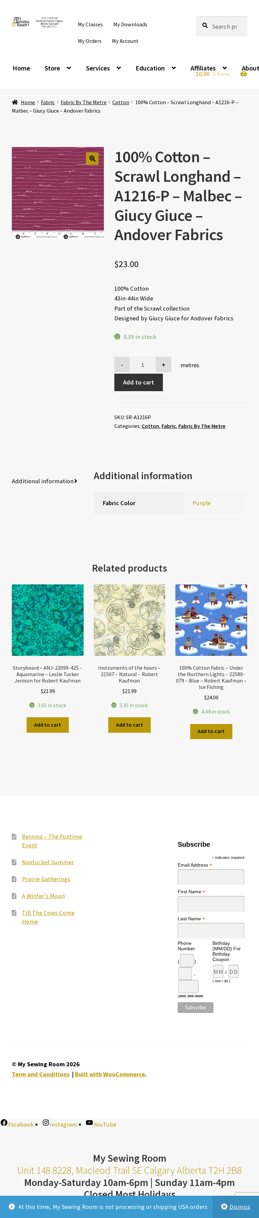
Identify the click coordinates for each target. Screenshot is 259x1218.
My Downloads (130, 24)
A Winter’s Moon (43, 896)
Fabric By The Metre (84, 102)
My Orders (90, 40)
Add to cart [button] (47, 724)
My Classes (90, 24)
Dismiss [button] (239, 1207)
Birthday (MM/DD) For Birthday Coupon (226, 951)
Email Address (195, 865)
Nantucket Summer (48, 862)
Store (52, 68)
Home (21, 68)
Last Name (191, 919)
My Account (125, 40)
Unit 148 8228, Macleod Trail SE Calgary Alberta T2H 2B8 (129, 1170)
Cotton (120, 102)
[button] (92, 158)
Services (98, 68)
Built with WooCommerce (110, 1074)
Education (150, 68)
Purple (201, 503)
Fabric (48, 102)
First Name (191, 892)
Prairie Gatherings (46, 879)
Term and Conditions (40, 1074)
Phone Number (186, 945)
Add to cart (138, 382)
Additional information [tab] (43, 481)
